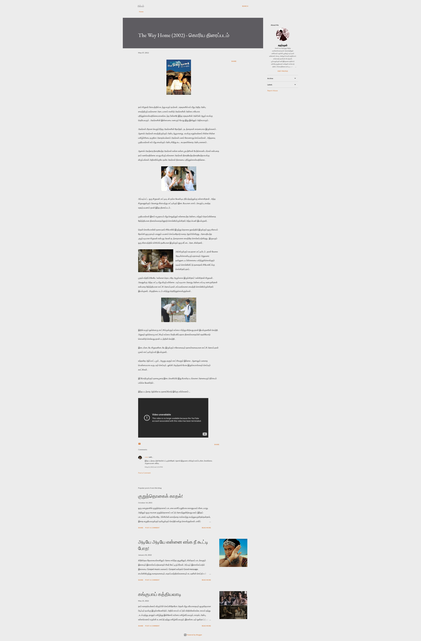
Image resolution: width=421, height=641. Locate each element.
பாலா (146, 457)
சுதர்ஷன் (282, 45)
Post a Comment (144, 473)
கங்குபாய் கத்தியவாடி (159, 594)
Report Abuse (272, 90)
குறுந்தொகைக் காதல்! (160, 496)
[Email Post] (139, 444)
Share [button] (233, 61)
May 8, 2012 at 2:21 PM (154, 467)
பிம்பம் (141, 6)
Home (141, 12)
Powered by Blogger (194, 635)
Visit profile (282, 71)
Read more (206, 528)
